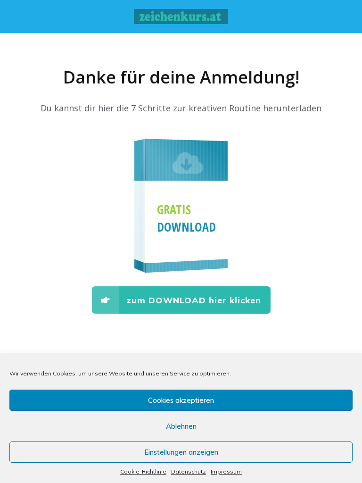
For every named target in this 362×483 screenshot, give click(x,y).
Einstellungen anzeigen (181, 452)
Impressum (226, 471)
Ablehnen (181, 426)
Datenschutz (188, 471)
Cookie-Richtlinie (143, 471)
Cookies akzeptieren (181, 400)
